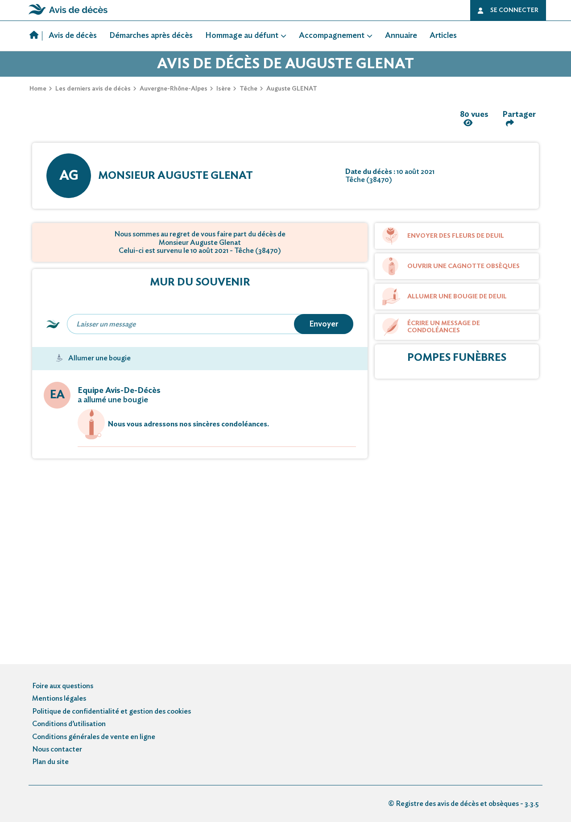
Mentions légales (59, 698)
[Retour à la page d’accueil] (68, 14)
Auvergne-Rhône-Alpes (173, 89)
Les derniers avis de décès (93, 89)
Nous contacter (57, 749)
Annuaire (401, 36)
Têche (248, 89)
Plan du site (50, 761)
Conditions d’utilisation (69, 723)
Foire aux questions (62, 686)
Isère (223, 89)
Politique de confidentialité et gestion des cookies (111, 711)
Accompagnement (331, 36)
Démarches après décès (151, 36)
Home (37, 89)
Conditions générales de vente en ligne (93, 736)
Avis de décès (73, 36)
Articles (443, 36)
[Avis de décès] (35, 36)
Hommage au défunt (241, 36)
